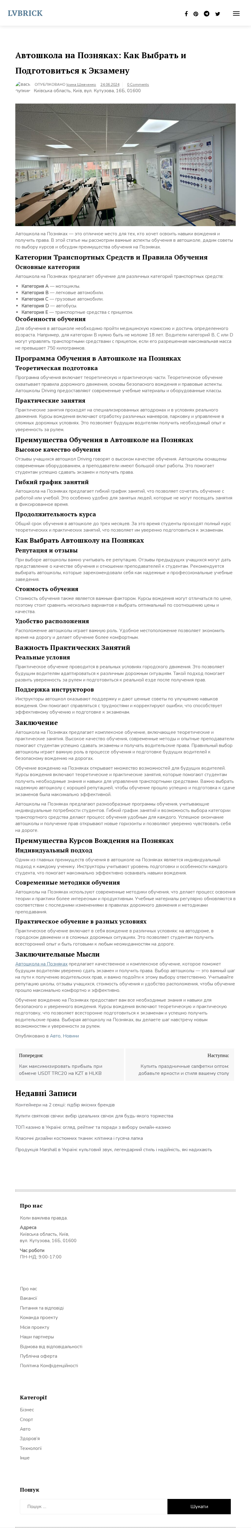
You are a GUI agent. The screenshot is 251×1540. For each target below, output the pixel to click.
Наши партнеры (37, 1337)
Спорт (26, 1420)
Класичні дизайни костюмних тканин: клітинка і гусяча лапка (79, 1138)
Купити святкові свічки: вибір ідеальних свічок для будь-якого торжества (94, 1116)
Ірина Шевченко (81, 84)
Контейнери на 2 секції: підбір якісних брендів (65, 1105)
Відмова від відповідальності (51, 1347)
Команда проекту (39, 1317)
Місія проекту (34, 1327)
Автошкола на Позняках (41, 964)
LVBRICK (25, 13)
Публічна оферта (38, 1356)
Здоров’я (30, 1439)
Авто (55, 1036)
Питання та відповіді (42, 1308)
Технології (31, 1448)
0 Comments (138, 84)
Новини (71, 1036)
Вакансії (28, 1298)
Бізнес (27, 1410)
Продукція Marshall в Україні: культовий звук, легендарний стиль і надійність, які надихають (113, 1150)
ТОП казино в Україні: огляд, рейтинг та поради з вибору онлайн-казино (93, 1127)
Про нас (28, 1289)
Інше (25, 1458)
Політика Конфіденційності (49, 1366)
